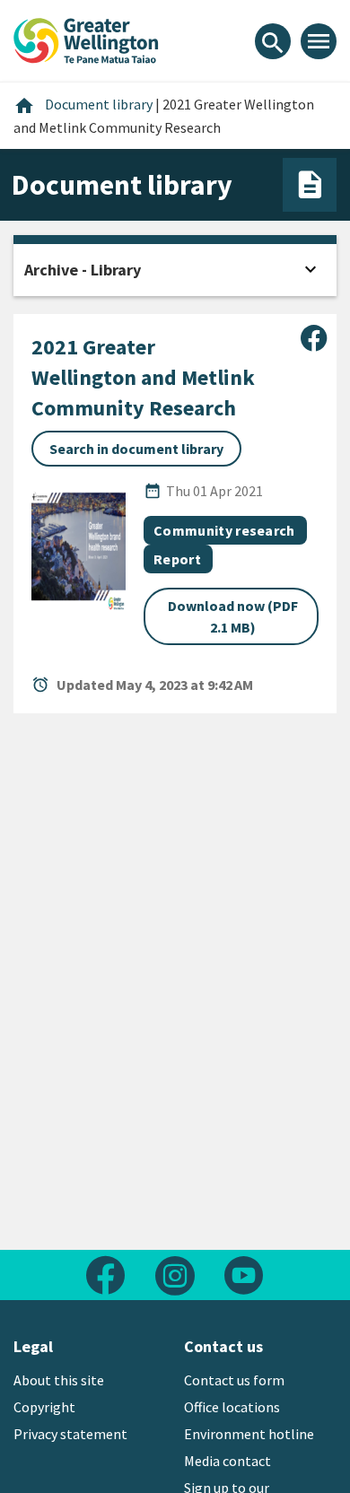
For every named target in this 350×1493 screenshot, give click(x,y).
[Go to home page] (86, 39)
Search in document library (136, 449)
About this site (58, 1380)
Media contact (227, 1461)
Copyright (44, 1407)
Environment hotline (249, 1434)
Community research (224, 530)
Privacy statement (70, 1434)
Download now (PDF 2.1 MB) (233, 616)
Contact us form (234, 1380)
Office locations (232, 1407)
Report (177, 559)
